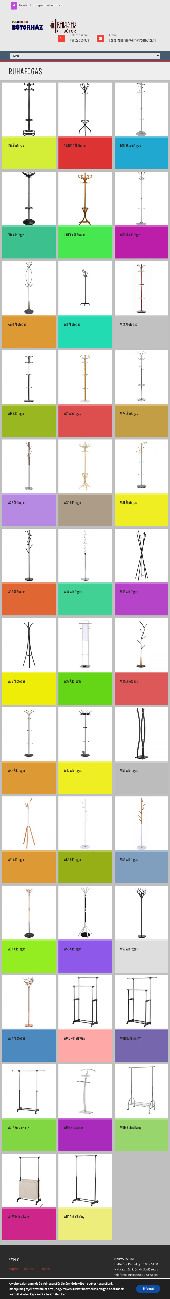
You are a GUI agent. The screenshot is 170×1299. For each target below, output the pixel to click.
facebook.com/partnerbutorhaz (40, 5)
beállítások (116, 1289)
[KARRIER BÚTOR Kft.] (44, 26)
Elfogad (148, 1289)
